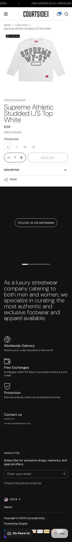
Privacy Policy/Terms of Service (22, 483)
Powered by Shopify (16, 523)
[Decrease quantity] (7, 157)
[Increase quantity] (23, 157)
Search (8, 507)
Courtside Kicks (15, 100)
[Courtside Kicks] (36, 14)
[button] (58, 14)
